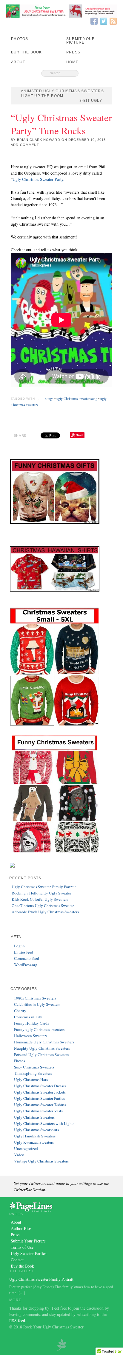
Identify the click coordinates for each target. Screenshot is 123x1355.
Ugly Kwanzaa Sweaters (34, 1142)
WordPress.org (25, 964)
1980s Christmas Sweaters (35, 998)
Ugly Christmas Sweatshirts (36, 1129)
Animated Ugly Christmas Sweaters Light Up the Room (62, 93)
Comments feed (26, 958)
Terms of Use (22, 1247)
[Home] (30, 1206)
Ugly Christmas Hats (31, 1079)
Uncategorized (26, 1148)
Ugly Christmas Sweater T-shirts (40, 1104)
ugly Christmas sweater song (76, 398)
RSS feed (17, 1320)
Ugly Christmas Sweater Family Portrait (44, 886)
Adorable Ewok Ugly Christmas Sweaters (45, 911)
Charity (20, 1010)
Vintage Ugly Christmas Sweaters (41, 1161)
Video (19, 1154)
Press (73, 52)
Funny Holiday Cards (31, 1023)
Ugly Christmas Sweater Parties (39, 1098)
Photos (19, 39)
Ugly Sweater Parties (28, 1253)
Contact (17, 1259)
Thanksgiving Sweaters (33, 1073)
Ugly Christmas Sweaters (34, 1117)
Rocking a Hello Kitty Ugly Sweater (41, 893)
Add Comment (25, 145)
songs (49, 398)
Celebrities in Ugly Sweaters (37, 1004)
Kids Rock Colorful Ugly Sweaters (40, 899)
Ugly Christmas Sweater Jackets (40, 1092)
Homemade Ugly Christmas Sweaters (44, 1042)
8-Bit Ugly (90, 100)
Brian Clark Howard (38, 139)
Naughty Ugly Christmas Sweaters (42, 1048)
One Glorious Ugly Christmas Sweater (43, 905)
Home (72, 62)
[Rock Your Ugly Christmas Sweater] (61, 11)
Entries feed (23, 952)
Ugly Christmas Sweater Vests (38, 1111)
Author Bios (21, 1228)
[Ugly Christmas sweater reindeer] (61, 1344)
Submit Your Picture (80, 40)
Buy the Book (26, 52)
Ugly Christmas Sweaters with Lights (44, 1123)
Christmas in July (28, 1017)
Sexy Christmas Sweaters (34, 1067)
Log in (19, 945)
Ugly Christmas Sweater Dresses (40, 1085)
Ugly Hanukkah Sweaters (35, 1136)
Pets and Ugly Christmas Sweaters (41, 1054)
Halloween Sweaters (30, 1035)
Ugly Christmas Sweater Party (38, 179)
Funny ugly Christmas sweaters (39, 1029)
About (18, 62)
